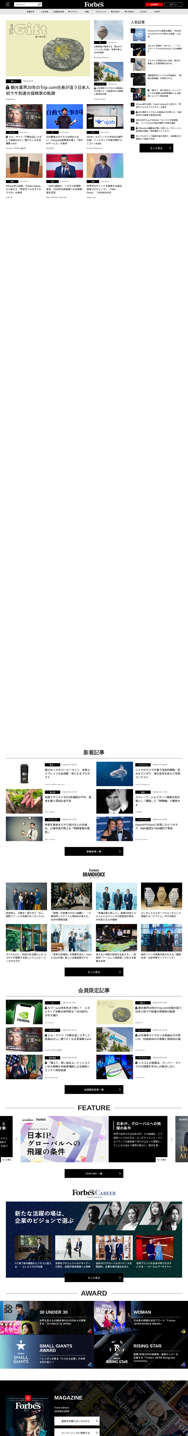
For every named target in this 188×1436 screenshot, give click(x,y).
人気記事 (44, 11)
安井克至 (50, 148)
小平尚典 (138, 812)
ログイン (173, 4)
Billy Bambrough (51, 1077)
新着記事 (30, 11)
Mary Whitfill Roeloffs (56, 197)
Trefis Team (99, 99)
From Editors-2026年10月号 (62, 1409)
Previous (17, 1139)
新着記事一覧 (94, 851)
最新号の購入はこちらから (76, 1421)
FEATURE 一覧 (94, 1173)
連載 (87, 11)
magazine (10, 99)
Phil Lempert (50, 812)
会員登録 (154, 4)
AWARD (116, 11)
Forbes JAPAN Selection (55, 784)
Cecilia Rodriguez (142, 784)
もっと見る (156, 148)
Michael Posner (101, 58)
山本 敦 (9, 197)
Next (171, 1139)
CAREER (130, 11)
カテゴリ (73, 11)
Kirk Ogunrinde (141, 839)
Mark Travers (50, 839)
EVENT (158, 11)
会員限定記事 (58, 11)
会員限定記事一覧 (94, 1089)
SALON (143, 11)
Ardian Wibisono (95, 148)
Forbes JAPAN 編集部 (16, 148)
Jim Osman (49, 1022)
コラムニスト (101, 11)
